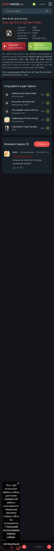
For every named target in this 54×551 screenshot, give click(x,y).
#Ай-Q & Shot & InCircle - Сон (27, 73)
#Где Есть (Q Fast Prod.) (33, 72)
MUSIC (13, 4)
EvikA (15, 152)
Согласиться (11, 544)
